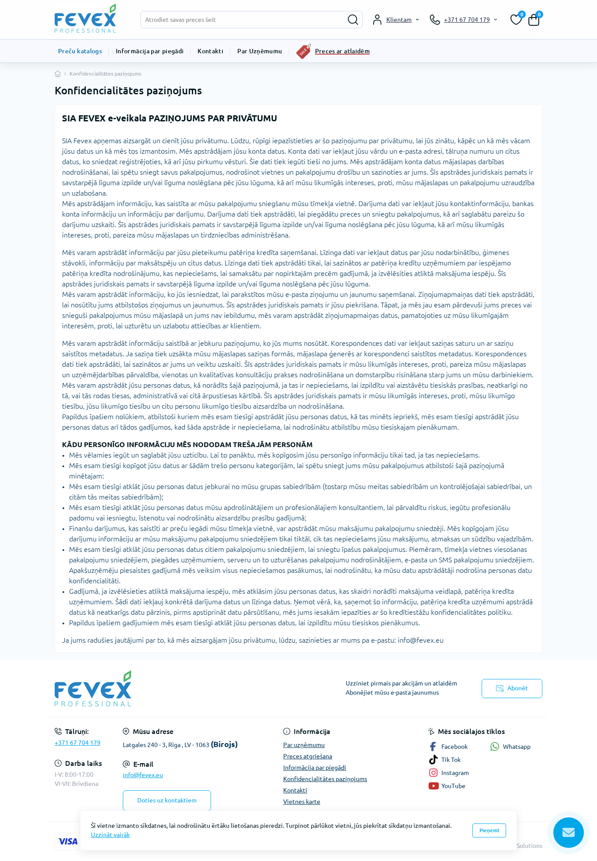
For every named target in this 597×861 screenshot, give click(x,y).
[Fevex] (174, 688)
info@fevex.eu (143, 774)
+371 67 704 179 (78, 742)
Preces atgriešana (307, 756)
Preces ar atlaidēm (342, 51)
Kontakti (210, 51)
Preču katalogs (80, 51)
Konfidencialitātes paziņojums (325, 778)
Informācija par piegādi (150, 51)
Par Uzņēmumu (259, 51)
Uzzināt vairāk (110, 834)
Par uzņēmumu (304, 744)
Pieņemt (489, 830)
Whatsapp (517, 746)
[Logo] (90, 18)
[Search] (353, 19)
